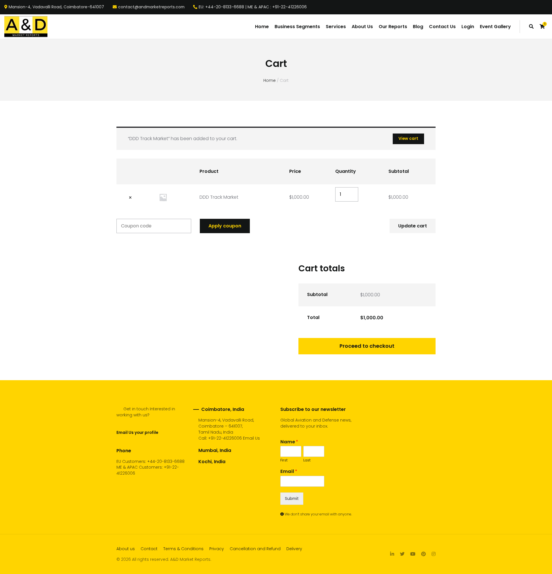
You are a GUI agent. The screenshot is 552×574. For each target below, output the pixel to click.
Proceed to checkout (367, 345)
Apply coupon (224, 226)
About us (125, 549)
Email (288, 472)
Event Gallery (495, 26)
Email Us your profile (137, 432)
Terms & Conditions (183, 549)
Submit (292, 498)
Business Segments (297, 26)
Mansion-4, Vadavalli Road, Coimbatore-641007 (56, 7)
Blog (418, 26)
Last (306, 460)
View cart (408, 138)
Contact (149, 549)
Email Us (251, 438)
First (284, 460)
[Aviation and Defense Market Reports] (25, 26)
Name (289, 442)
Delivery (294, 549)
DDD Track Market (219, 197)
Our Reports (393, 26)
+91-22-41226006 (225, 438)
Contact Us (442, 26)
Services (336, 26)
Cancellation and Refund (255, 549)
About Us (362, 26)
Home (262, 26)
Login (467, 26)
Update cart (412, 226)
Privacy (216, 549)
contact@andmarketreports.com (151, 7)
